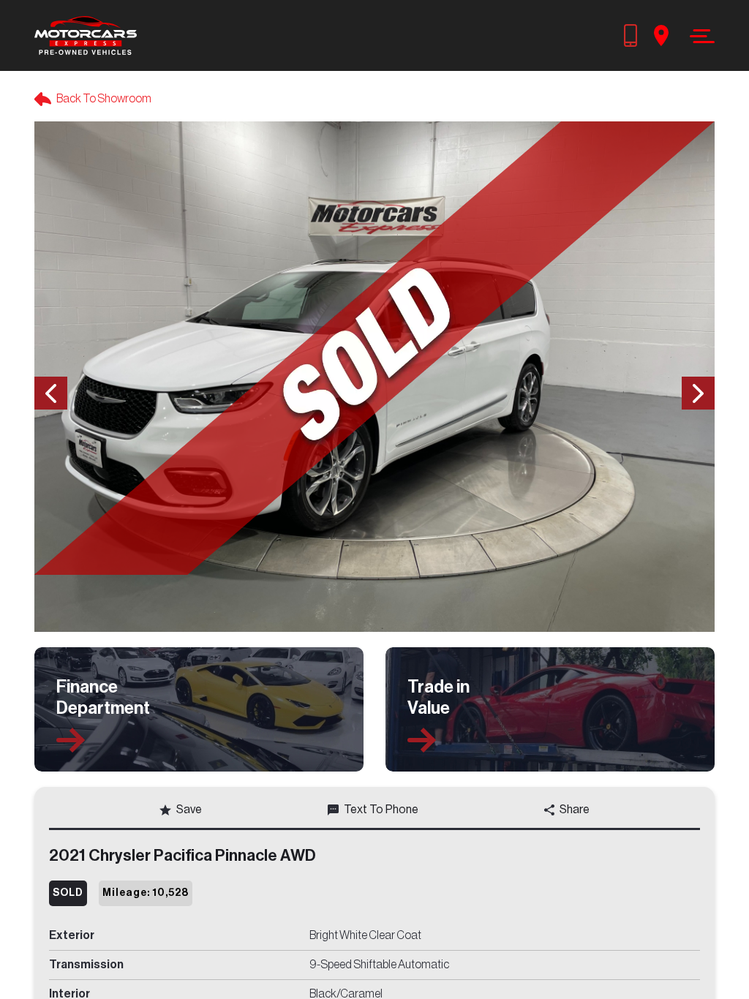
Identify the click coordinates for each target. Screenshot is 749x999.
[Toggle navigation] (698, 36)
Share (574, 809)
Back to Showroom (103, 99)
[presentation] (50, 393)
